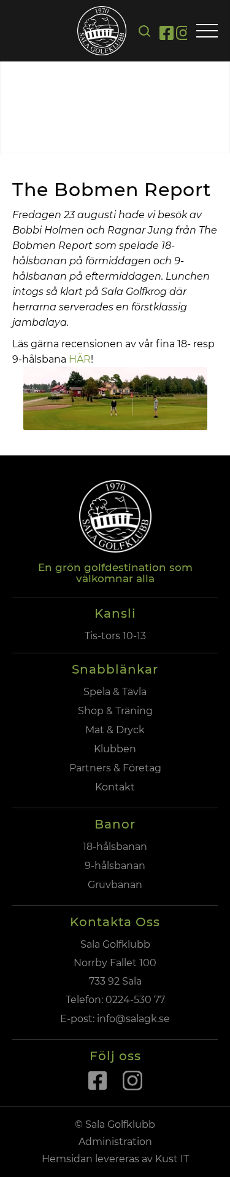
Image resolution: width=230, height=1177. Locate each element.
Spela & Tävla (115, 692)
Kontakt (115, 787)
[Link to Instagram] (183, 35)
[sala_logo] (101, 30)
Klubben (115, 749)
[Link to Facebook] (166, 35)
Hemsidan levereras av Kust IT (115, 1159)
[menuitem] (144, 31)
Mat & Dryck (115, 730)
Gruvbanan (115, 885)
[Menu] (207, 31)
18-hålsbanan (115, 846)
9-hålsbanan (115, 866)
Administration (115, 1141)
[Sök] (144, 31)
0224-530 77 (135, 1000)
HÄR (80, 359)
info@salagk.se (132, 1019)
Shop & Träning (115, 711)
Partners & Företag (115, 768)
